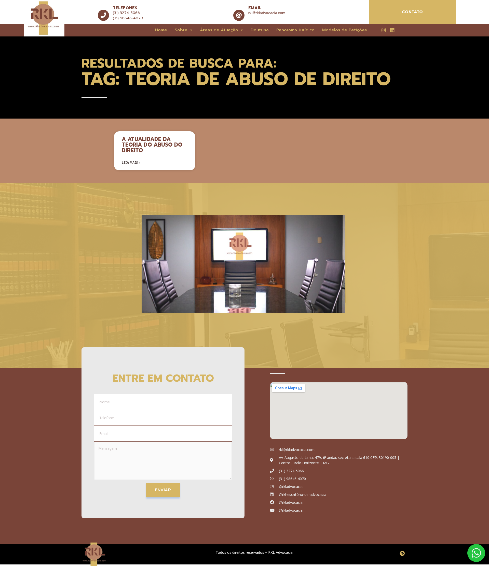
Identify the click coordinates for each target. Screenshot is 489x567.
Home (161, 30)
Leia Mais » (131, 162)
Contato (412, 12)
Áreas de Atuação (219, 30)
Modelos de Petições (344, 30)
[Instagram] (383, 29)
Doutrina (260, 30)
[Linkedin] (392, 29)
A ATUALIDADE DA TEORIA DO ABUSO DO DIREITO (152, 144)
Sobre (181, 30)
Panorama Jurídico (295, 30)
